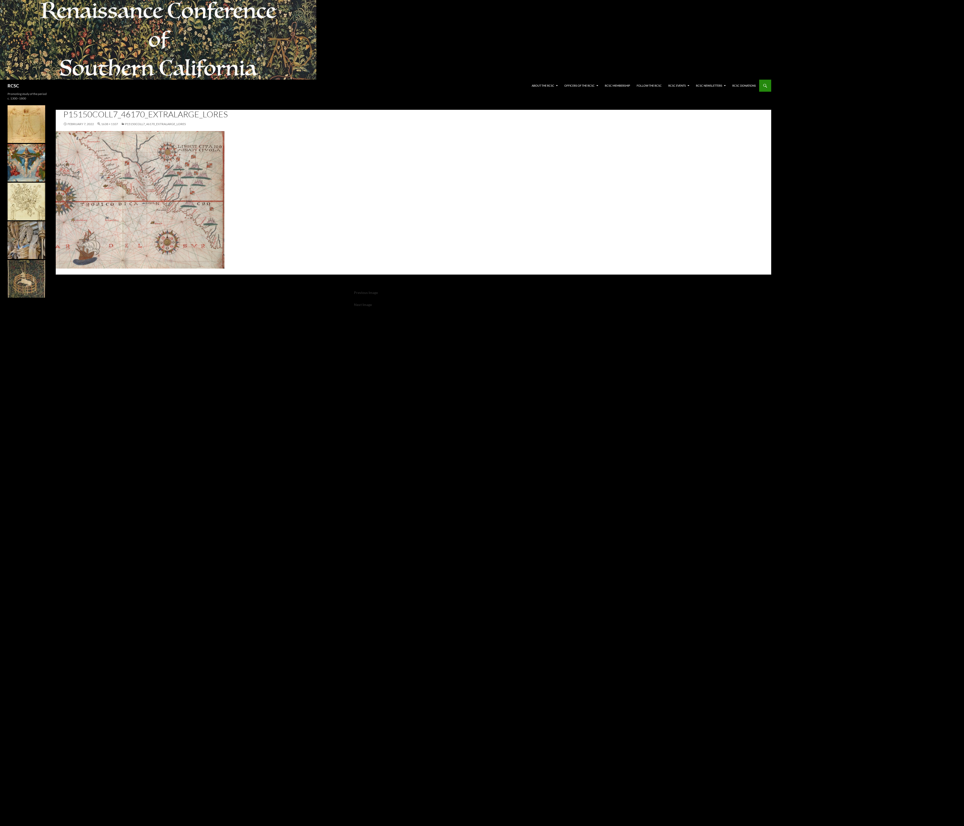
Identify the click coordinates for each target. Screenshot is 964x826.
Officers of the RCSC (579, 85)
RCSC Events (677, 85)
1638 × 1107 (109, 124)
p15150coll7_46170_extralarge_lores (155, 124)
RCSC (13, 85)
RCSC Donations (744, 85)
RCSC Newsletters (709, 85)
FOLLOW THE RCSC (649, 85)
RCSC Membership (617, 85)
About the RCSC (543, 85)
